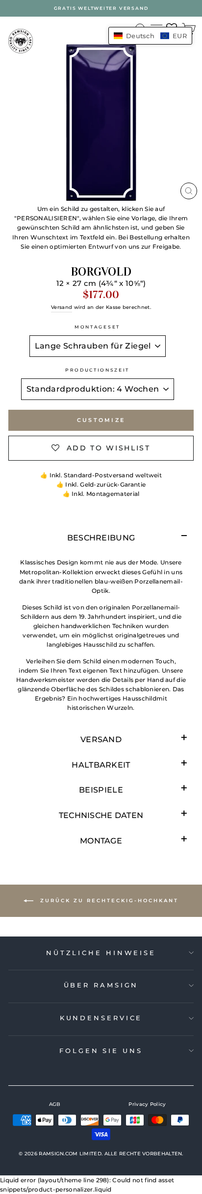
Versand (61, 307)
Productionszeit (97, 370)
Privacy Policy (147, 1104)
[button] (150, 35)
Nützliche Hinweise (101, 953)
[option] (101, 8)
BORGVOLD (101, 271)
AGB (55, 1104)
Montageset (97, 326)
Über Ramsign (101, 985)
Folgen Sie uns (101, 1050)
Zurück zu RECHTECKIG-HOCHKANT (107, 900)
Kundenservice (101, 1018)
